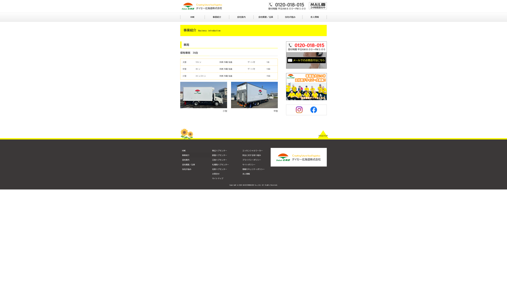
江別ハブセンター (219, 160)
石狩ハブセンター (219, 169)
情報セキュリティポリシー (253, 169)
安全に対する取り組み (251, 155)
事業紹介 (185, 155)
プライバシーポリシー (251, 160)
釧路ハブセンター (219, 155)
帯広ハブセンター (219, 151)
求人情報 (246, 174)
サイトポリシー (248, 165)
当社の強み (186, 169)
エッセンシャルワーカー (252, 151)
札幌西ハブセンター (220, 165)
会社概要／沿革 (188, 165)
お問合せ (216, 174)
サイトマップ (217, 178)
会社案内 (185, 160)
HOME (184, 151)
